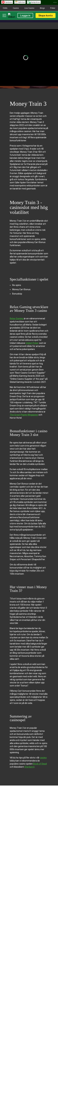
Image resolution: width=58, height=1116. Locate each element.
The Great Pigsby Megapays (24, 415)
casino (43, 757)
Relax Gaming (16, 318)
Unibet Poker (32, 343)
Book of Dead (40, 764)
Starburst (29, 767)
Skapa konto (45, 15)
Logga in (25, 15)
